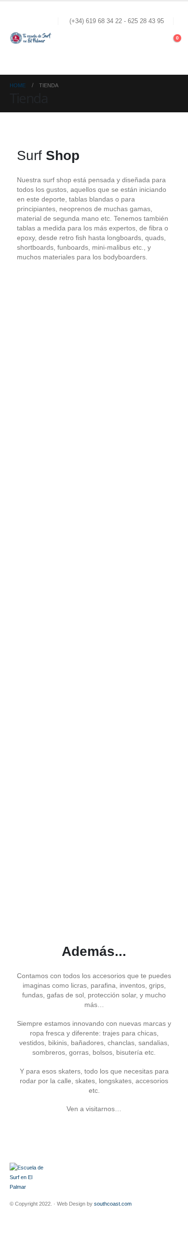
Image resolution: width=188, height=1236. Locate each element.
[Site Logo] (31, 38)
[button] (169, 53)
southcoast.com (113, 1204)
